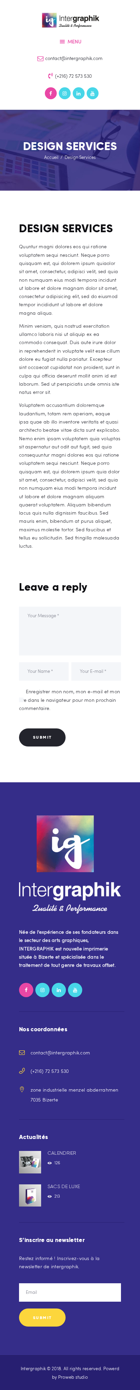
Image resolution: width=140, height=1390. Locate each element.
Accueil (51, 157)
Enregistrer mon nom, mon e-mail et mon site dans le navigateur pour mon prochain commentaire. (69, 699)
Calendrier (62, 1153)
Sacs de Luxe (64, 1186)
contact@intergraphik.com (60, 1052)
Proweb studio (73, 1377)
